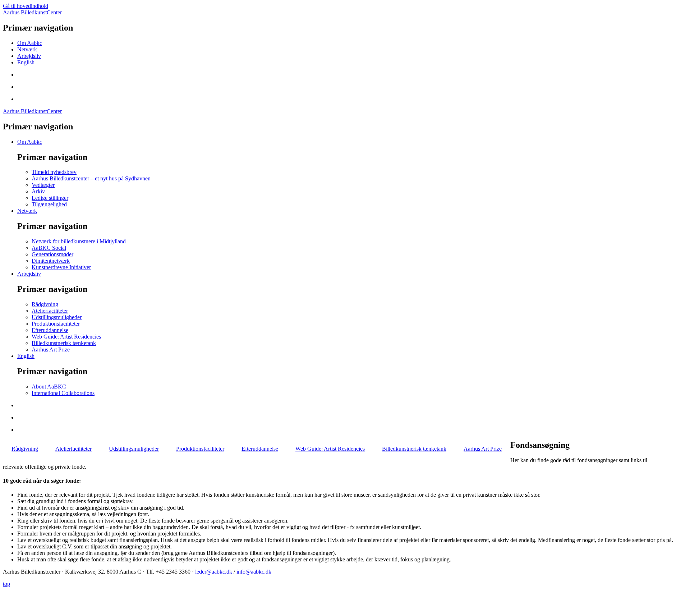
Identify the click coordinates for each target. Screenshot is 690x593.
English (25, 62)
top (6, 584)
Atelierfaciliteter (50, 311)
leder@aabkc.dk (213, 572)
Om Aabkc (29, 43)
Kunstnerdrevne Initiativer (61, 267)
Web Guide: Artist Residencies (66, 337)
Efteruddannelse (50, 330)
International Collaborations (63, 393)
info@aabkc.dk (253, 572)
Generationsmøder (52, 254)
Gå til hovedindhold (25, 6)
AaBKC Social (49, 248)
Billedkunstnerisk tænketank (64, 343)
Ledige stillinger (50, 198)
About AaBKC (49, 386)
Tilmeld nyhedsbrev (54, 172)
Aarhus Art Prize (51, 349)
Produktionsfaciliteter (56, 324)
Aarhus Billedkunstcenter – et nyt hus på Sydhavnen (91, 178)
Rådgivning (45, 304)
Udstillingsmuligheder (57, 317)
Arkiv (38, 191)
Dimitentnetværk (51, 261)
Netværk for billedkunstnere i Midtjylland (79, 241)
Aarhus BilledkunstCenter (32, 12)
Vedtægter (43, 185)
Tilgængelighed (49, 204)
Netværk (27, 49)
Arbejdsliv (29, 56)
